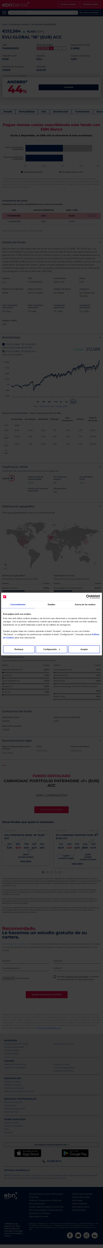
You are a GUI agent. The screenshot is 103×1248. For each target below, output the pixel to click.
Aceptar (84, 649)
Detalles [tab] (51, 604)
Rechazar (18, 649)
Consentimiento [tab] (17, 604)
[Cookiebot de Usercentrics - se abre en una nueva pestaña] (88, 597)
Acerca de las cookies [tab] (85, 604)
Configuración (50, 649)
